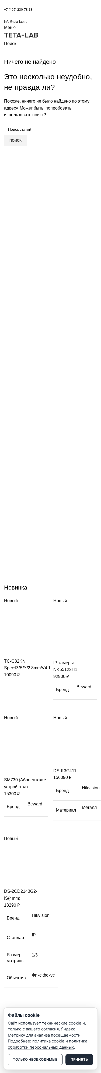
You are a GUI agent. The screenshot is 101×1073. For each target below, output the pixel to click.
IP (34, 935)
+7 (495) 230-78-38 (18, 10)
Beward (83, 687)
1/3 (35, 955)
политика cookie (48, 1041)
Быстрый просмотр (25, 651)
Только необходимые (35, 1059)
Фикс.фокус (43, 975)
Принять (79, 1059)
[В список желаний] (40, 651)
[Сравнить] (11, 651)
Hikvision (91, 788)
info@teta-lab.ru (15, 22)
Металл (89, 807)
